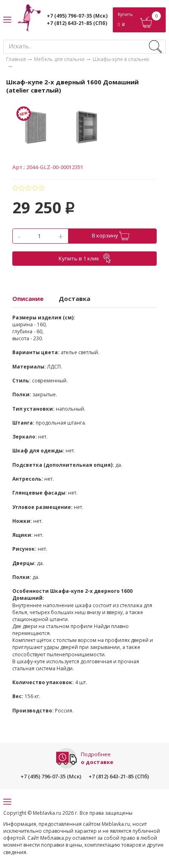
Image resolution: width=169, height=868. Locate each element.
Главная (16, 59)
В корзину (105, 235)
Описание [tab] (27, 298)
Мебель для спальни (59, 59)
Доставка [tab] (74, 298)
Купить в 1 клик (79, 258)
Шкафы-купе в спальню (121, 59)
